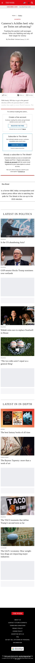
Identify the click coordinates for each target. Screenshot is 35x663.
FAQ (17, 637)
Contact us (21, 171)
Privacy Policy (17, 628)
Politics (20, 15)
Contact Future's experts (17, 622)
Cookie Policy (17, 631)
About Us (17, 620)
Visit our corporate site (24, 656)
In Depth (17, 19)
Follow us (21, 95)
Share (5, 95)
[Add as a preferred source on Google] (17, 649)
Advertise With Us (17, 634)
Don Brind (11, 39)
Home (14, 15)
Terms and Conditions (17, 625)
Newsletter (30, 95)
